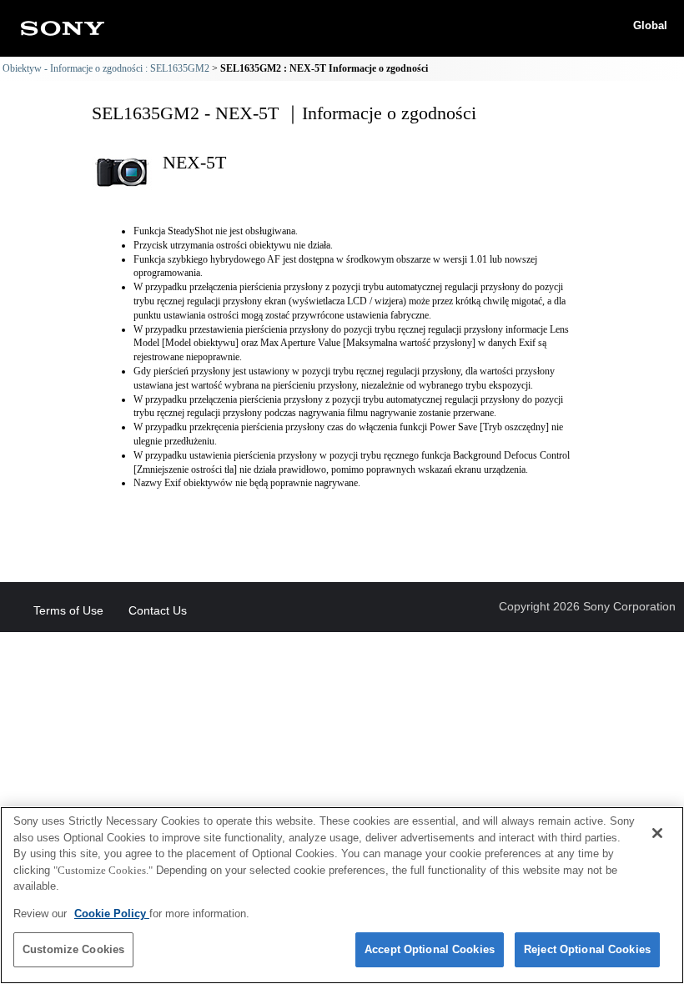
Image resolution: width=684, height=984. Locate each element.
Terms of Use (68, 610)
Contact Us (157, 610)
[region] (342, 895)
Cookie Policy (111, 913)
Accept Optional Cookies (430, 949)
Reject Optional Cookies (587, 949)
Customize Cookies (73, 949)
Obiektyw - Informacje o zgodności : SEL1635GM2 (106, 68)
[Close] (657, 833)
